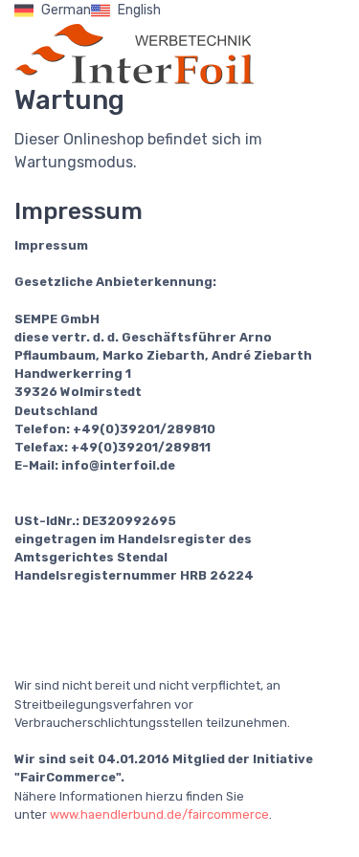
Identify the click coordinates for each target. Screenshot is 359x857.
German (66, 10)
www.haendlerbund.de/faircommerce (159, 814)
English (139, 10)
